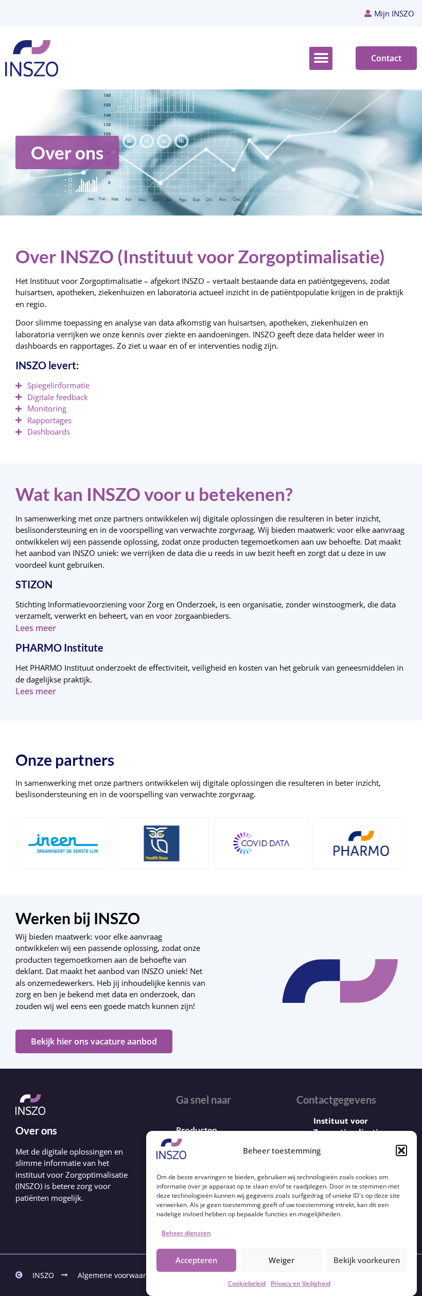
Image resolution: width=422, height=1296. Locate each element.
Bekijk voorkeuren (366, 1260)
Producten (196, 1130)
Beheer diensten (186, 1233)
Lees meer (35, 628)
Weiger (281, 1260)
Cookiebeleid (247, 1283)
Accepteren (196, 1260)
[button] (401, 1150)
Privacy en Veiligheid (300, 1283)
